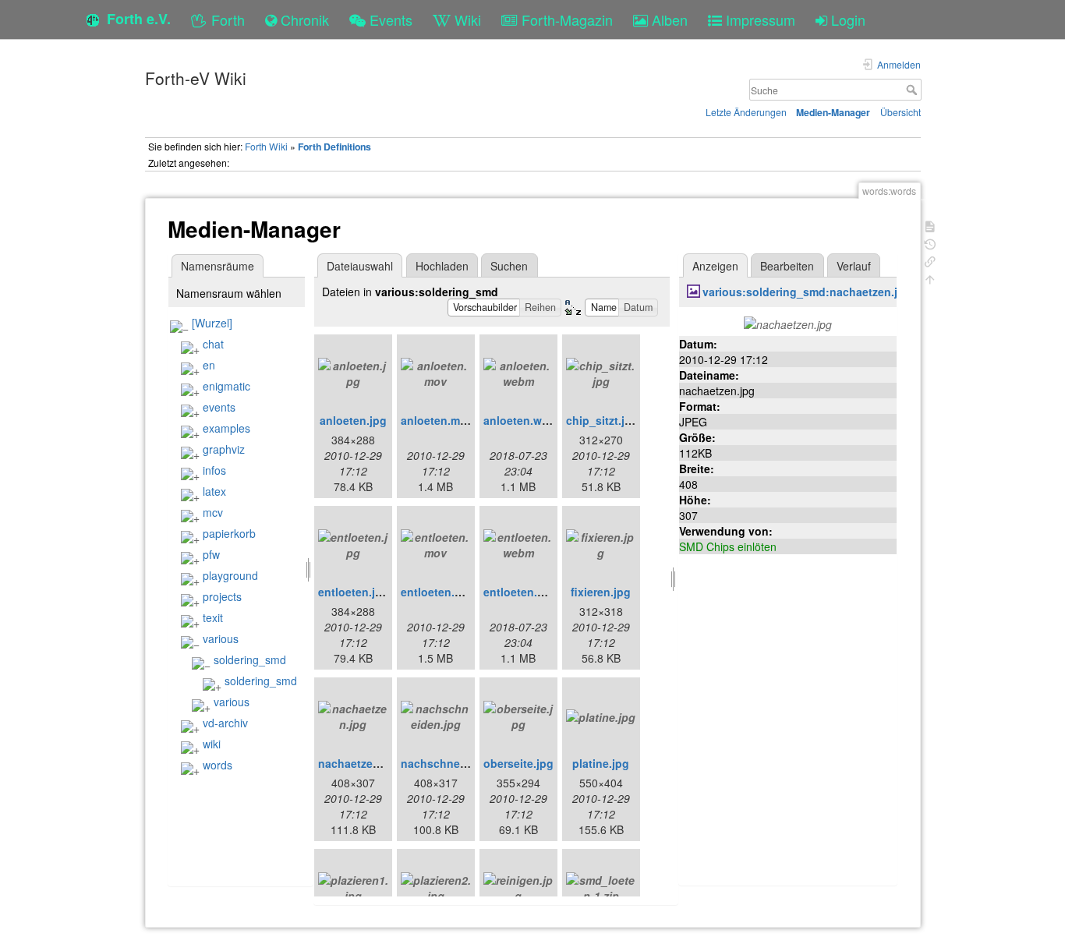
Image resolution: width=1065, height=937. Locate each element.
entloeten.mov (439, 591)
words (217, 765)
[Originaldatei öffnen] (788, 323)
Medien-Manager (833, 112)
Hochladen (442, 266)
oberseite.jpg (518, 763)
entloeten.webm (525, 591)
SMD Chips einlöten (728, 546)
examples (226, 428)
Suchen (509, 266)
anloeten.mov (437, 420)
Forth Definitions (334, 147)
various (221, 638)
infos (214, 470)
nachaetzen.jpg (359, 763)
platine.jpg (600, 763)
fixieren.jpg (601, 591)
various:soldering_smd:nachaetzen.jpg (806, 291)
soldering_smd (250, 659)
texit (213, 617)
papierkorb (229, 533)
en (209, 365)
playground (230, 575)
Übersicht (900, 111)
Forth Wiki (266, 146)
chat (213, 344)
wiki (212, 743)
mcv (213, 512)
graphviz (224, 449)
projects (222, 596)
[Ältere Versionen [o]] (930, 243)
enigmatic (226, 386)
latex (214, 491)
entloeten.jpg (353, 591)
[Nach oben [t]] (930, 278)
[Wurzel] (212, 323)
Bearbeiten (787, 266)
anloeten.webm (523, 420)
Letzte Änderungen (746, 111)
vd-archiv (225, 722)
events (219, 407)
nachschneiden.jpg (452, 763)
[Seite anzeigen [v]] (930, 225)
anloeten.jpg (353, 420)
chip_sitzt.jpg (602, 420)
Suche (913, 89)
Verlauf (854, 266)
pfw (211, 554)
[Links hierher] (930, 260)
